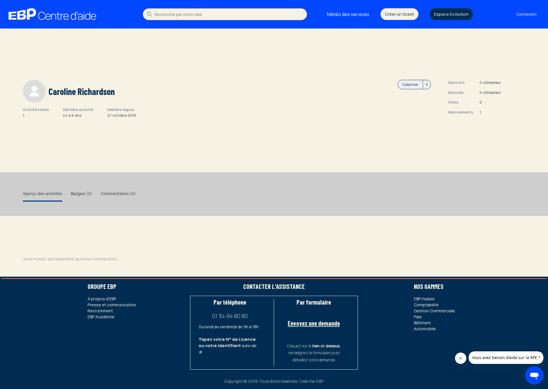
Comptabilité (426, 304)
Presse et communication (112, 304)
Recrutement (100, 310)
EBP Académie (101, 316)
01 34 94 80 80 (230, 316)
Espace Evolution (451, 14)
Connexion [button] (526, 14)
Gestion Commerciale (434, 310)
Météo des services (348, 14)
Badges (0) (81, 193)
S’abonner (410, 84)
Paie (418, 316)
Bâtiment (422, 322)
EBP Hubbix (424, 298)
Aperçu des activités (42, 193)
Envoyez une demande (314, 323)
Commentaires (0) (118, 193)
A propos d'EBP (102, 298)
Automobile (425, 328)
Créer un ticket (399, 14)
